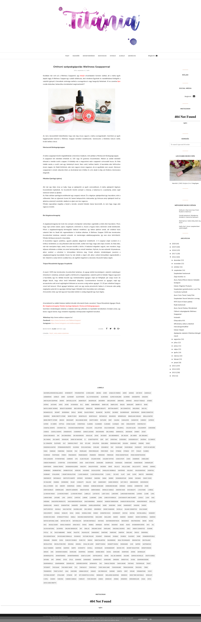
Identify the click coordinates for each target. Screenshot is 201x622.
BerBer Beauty (100, 408)
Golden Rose (95, 459)
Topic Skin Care (104, 567)
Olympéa (60, 528)
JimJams (138, 478)
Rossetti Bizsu (113, 544)
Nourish (115, 524)
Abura (98, 393)
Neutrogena (135, 521)
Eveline (96, 447)
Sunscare (107, 559)
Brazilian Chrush (134, 416)
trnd (146, 567)
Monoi (95, 513)
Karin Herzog (113, 482)
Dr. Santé (56, 439)
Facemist (138, 447)
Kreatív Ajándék (72, 490)
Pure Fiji (82, 540)
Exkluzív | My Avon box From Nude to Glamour (189, 211)
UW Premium (102, 571)
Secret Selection (133, 548)
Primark (47, 540)
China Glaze (70, 424)
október (176, 267)
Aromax (129, 400)
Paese (69, 532)
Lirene (85, 497)
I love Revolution (97, 474)
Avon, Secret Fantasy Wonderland (185, 308)
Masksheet (127, 505)
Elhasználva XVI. (179, 320)
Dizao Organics (49, 435)
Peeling (129, 532)
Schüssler (98, 548)
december (177, 260)
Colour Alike (131, 428)
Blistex (107, 412)
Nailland (107, 517)
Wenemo (124, 575)
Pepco (137, 532)
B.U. (81, 404)
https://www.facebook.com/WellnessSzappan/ (66, 320)
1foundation (79, 393)
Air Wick (139, 393)
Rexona (70, 544)
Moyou (125, 513)
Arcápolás (92, 400)
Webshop (100, 575)
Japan (131, 478)
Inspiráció (47, 478)
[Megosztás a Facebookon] (106, 328)
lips (63, 497)
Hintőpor (121, 470)
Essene (141, 443)
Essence (133, 443)
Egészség (123, 439)
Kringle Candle (108, 490)
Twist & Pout (58, 571)
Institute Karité (69, 478)
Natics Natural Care (51, 521)
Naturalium (77, 521)
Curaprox (77, 431)
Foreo (64, 455)
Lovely (140, 497)
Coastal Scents (49, 428)
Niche (151, 521)
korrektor (138, 486)
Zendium (108, 579)
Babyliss (105, 404)
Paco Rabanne (60, 532)
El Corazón (48, 443)
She (52, 552)
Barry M (139, 404)
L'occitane (142, 490)
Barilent (130, 404)
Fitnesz (126, 451)
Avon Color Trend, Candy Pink (184, 295)
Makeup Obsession (111, 501)
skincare (116, 552)
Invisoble (88, 478)
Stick (65, 559)
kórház (122, 486)
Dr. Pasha (47, 439)
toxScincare (116, 567)
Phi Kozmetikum (49, 536)
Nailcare (99, 517)
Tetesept (47, 567)
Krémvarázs (95, 490)
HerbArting (57, 470)
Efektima (114, 439)
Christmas (81, 424)
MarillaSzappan (94, 505)
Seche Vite (120, 548)
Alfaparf (70, 397)
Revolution (48, 544)
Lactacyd (96, 493)
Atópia (46, 404)
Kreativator (84, 490)
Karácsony (102, 482)
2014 (174, 369)
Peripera (144, 532)
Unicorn (74, 571)
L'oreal (150, 490)
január (176, 362)
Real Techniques (124, 540)
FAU (76, 451)
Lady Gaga (105, 493)
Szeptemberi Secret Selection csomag (187, 298)
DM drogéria (66, 435)
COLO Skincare (109, 428)
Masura (136, 505)
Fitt (132, 451)
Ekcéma (143, 439)
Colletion (98, 428)
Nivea (84, 524)
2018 (174, 250)
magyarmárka (90, 501)
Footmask (55, 455)
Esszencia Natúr (49, 447)
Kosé (146, 486)
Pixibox (123, 536)
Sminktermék (60, 555)
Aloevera (104, 397)
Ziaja (143, 579)
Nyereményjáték (138, 524)
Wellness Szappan (61, 333)
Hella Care (126, 466)
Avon (66, 404)
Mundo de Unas (49, 517)
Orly (128, 528)
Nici (45, 524)
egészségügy (133, 439)
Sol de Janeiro (116, 555)
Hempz (145, 466)
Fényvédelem (94, 451)
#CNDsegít (68, 393)
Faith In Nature (149, 447)
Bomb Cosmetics (147, 412)
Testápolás (140, 563)
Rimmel (78, 544)
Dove (96, 435)
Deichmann (100, 431)
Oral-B (86, 528)
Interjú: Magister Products (183, 286)
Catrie (46, 424)
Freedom (101, 455)
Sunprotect (97, 559)
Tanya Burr (121, 563)
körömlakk (60, 490)
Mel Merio (88, 509)
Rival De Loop (88, 544)
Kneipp (62, 486)
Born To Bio (72, 416)
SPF (52, 559)
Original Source (119, 528)
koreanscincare (111, 486)
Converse (151, 428)
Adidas (131, 393)
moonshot (116, 513)
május (176, 349)
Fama (45, 451)
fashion (69, 451)
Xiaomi (52, 579)
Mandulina (48, 505)
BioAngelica (48, 412)
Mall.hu (152, 501)
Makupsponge (142, 501)
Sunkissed (87, 559)
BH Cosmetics (125, 408)
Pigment (99, 536)
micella (119, 509)
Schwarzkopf (109, 548)
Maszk (144, 505)
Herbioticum (68, 470)
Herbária (47, 470)
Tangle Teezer (109, 563)
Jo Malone (47, 482)
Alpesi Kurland (115, 397)
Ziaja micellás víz (180, 277)
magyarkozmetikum (75, 501)
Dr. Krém (134, 435)
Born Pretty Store (58, 416)
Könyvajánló (48, 490)
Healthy (83, 466)
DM (58, 435)
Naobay (130, 517)
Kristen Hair (120, 490)
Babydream (95, 404)
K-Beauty (80, 482)
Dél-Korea (110, 431)
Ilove (134, 474)
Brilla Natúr (148, 416)
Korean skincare (97, 486)
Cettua (61, 424)
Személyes (70, 563)
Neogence (125, 521)
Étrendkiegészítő (64, 447)
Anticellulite (71, 400)
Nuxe (128, 524)
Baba (87, 404)
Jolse (73, 482)
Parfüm (121, 532)
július (176, 342)
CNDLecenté (130, 424)
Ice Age (116, 474)
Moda (78, 513)
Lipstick (77, 497)
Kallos (88, 482)
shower (90, 552)
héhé (110, 466)
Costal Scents (56, 431)
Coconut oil (61, 428)
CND (122, 424)
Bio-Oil (144, 408)
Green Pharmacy (50, 462)
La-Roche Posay (76, 493)
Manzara (83, 505)
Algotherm (80, 397)
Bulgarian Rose (81, 420)
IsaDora (97, 478)
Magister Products (58, 501)
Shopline (73, 552)
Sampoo (66, 548)
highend (86, 470)
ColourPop (142, 428)
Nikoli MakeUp (65, 524)
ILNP (128, 474)
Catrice (151, 420)
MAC (153, 497)
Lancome (115, 493)
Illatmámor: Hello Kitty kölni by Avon (190, 221)
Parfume (113, 532)
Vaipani (112, 571)
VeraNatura (141, 571)
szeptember (178, 270)
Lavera (139, 493)
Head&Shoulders (72, 466)
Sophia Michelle (137, 555)
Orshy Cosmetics (139, 528)
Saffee (138, 544)
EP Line (87, 443)
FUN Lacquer (48, 459)
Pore (138, 536)
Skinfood (125, 552)
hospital (151, 470)
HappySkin (47, 466)
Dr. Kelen (124, 435)
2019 (174, 247)
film (111, 451)
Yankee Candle (71, 579)
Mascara (112, 505)
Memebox (97, 509)
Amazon (145, 397)
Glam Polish (84, 459)
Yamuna (60, 579)
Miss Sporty (48, 513)
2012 (174, 376)
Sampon (58, 548)
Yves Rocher (91, 579)
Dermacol (119, 431)
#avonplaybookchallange (53, 393)
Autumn (53, 404)
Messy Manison (109, 509)
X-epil (46, 579)
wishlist (149, 575)
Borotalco (83, 416)
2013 (174, 372)
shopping (82, 552)
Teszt (51, 333)
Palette (76, 532)
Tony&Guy (83, 567)
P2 (51, 532)
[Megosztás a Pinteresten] (114, 328)
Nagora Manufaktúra (85, 517)
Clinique (116, 424)
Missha (57, 513)
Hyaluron (55, 474)
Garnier (70, 459)
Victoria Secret (49, 575)
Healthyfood (93, 466)
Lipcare (57, 497)
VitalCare (60, 575)
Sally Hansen (48, 548)
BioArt (57, 412)
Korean (86, 486)
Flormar (47, 455)
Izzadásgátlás (121, 478)
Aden (124, 393)
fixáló (139, 451)
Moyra (132, 513)
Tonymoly (92, 567)
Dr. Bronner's (114, 435)
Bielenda (136, 408)
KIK (56, 486)
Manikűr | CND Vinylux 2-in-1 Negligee (185, 183)
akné (63, 397)
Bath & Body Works (51, 408)
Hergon (78, 470)
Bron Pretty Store (50, 420)
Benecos (89, 408)
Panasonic (95, 532)
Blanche (99, 412)
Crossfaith (68, 431)
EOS (81, 443)
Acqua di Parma (114, 393)
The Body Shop (67, 567)
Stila (71, 559)
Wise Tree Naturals (137, 575)
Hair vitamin (89, 462)
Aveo (60, 404)
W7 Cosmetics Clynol (86, 575)
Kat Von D (124, 482)
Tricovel (139, 567)
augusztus (177, 339)
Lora (100, 497)
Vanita (119, 571)
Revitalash (146, 540)
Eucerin (76, 447)
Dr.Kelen (65, 439)
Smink (133, 552)
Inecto (141, 474)
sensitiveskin (146, 548)
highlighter (95, 470)
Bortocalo (93, 416)
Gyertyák (61, 462)
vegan (132, 571)
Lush (147, 497)
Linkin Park (48, 497)
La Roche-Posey (62, 493)
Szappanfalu (48, 563)
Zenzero (124, 579)
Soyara (46, 559)
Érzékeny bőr (115, 443)
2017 (174, 253)
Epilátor (96, 443)
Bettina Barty (113, 408)
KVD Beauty (131, 490)
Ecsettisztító (93, 439)
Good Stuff (120, 459)
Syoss (133, 559)
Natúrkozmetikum (112, 521)
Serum (46, 552)
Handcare (128, 462)
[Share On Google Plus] (118, 328)
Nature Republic (90, 521)
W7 (76, 575)
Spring (58, 559)
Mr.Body (152, 513)
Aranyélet (82, 400)
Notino (106, 524)
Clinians (107, 424)
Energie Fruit (73, 443)
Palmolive (85, 532)
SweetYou (124, 559)
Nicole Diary (53, 524)
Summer (78, 559)
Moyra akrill (141, 513)
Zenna (116, 579)
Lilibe (146, 493)
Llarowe (93, 497)
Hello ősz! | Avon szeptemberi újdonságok (189, 227)
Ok (151, 619)
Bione (80, 412)
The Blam (56, 567)
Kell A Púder (48, 486)
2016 (174, 257)
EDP (101, 439)
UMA (66, 571)
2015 (174, 366)
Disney (137, 431)
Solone (126, 555)
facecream (129, 447)
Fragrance (72, 455)
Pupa (61, 540)
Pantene (105, 532)
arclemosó (111, 400)
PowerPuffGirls (149, 536)
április (176, 352)
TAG (100, 563)
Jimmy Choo (147, 478)
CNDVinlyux (141, 424)
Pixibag (115, 536)
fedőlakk (83, 451)
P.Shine (149, 528)
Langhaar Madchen (127, 493)
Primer (54, 540)
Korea (79, 486)
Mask (119, 505)
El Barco (152, 439)
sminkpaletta (48, 555)
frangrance (83, 455)
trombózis (47, 571)
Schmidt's (81, 548)
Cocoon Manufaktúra (76, 428)
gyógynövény (72, 462)
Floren (146, 451)
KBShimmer (134, 482)
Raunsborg (111, 540)
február (176, 359)
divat (144, 431)
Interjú (80, 478)
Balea (122, 404)
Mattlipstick (48, 509)
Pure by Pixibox (71, 540)
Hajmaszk (118, 462)
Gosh (128, 459)
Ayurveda (74, 404)
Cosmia (46, 431)
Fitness (118, 451)
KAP (94, 482)
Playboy (131, 536)
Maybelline (78, 509)
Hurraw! (47, 474)
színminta (93, 563)
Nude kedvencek (179, 305)
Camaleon (125, 420)
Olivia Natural (49, 528)
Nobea (91, 524)
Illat (123, 474)
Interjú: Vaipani (179, 330)
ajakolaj (148, 393)
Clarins (90, 424)
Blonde (115, 412)
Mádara (46, 501)
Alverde (127, 397)
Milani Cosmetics (131, 509)
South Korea (150, 555)
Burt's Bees (94, 420)
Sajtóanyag (147, 544)
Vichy (150, 571)
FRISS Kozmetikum (122, 455)
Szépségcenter (82, 563)
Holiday (130, 470)
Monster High (105, 513)
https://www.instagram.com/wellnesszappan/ (66, 323)
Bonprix (47, 416)
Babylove (114, 404)
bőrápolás (122, 416)
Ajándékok (47, 397)
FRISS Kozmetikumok (138, 455)
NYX (148, 524)
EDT (107, 439)
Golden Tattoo (108, 459)
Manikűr (75, 505)
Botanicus (103, 416)
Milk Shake (143, 509)
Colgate (89, 428)
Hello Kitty (136, 466)
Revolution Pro (60, 544)
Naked (115, 517)
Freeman (110, 455)
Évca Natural (86, 447)
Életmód (57, 443)
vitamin (69, 575)
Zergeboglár (134, 579)
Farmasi (52, 451)
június (176, 346)
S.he (131, 544)
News (144, 521)
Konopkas (70, 486)
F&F (112, 447)
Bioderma (65, 412)
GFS (76, 459)
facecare (119, 447)
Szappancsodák (142, 559)
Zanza (101, 579)
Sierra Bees (100, 552)
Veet (126, 571)
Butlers (103, 420)
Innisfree (149, 474)
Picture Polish (88, 536)
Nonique (99, 524)
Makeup (99, 501)
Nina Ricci (76, 524)
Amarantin (136, 397)
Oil (153, 524)
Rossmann (124, 544)
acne (105, 393)
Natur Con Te (65, 521)
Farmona (61, 451)
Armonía (121, 400)
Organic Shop (96, 528)
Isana (104, 478)
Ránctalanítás (100, 540)
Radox (90, 540)
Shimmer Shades (61, 552)
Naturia (101, 521)
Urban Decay (83, 571)
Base (146, 404)
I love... (108, 474)
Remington (136, 540)
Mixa (71, 513)
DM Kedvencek (78, 435)
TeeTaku (131, 563)
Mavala (58, 509)
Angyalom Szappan (50, 400)
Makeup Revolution (128, 501)
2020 (174, 244)
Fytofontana (59, 459)
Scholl (90, 548)
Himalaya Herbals (109, 470)
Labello (87, 493)
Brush (62, 420)
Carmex (143, 420)
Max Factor (67, 509)
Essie (148, 443)
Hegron (103, 466)
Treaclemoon (128, 567)
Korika (130, 486)
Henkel (152, 466)
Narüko (152, 517)
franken (93, 455)
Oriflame (107, 528)
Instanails (177, 317)
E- (85, 439)
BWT (110, 420)
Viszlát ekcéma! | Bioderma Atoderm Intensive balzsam (188, 216)
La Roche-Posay (49, 493)
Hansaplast (149, 462)
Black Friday (89, 412)
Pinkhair (107, 536)
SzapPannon (59, 563)
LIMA (152, 493)
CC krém (54, 424)
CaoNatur (134, 420)
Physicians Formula (65, 536)
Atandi (149, 400)
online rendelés (71, 528)
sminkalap (141, 552)
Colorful (120, 428)
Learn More (143, 619)
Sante (74, 548)
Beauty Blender (66, 408)
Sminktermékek (73, 555)
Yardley (82, 579)
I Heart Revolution (68, 474)
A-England (90, 393)
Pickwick (77, 536)
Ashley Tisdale (139, 400)
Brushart (70, 420)
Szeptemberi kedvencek (182, 273)
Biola (73, 412)
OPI (81, 528)
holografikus (140, 470)
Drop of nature (76, 439)
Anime (62, 400)
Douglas (89, 435)
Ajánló (56, 397)
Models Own (86, 513)
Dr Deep (103, 435)
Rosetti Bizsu (100, 544)
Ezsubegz (104, 447)
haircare (100, 462)
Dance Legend (88, 431)
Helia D (117, 466)
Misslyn (64, 513)
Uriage (93, 571)
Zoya (149, 579)
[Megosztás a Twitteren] (110, 328)
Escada (125, 443)
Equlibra (104, 443)
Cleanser (98, 424)
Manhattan (65, 505)
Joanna (56, 482)
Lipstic (69, 497)
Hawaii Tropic (58, 466)
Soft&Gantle (97, 555)
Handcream (138, 462)
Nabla (73, 517)
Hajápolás (109, 462)
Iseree (111, 478)
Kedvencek (144, 482)
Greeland (145, 459)
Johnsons (64, 482)
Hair (81, 462)
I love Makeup (83, 474)
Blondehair (124, 412)
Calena (116, 420)
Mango (56, 505)
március (176, 356)
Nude (122, 524)
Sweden (116, 559)
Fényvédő (104, 451)
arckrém (102, 400)
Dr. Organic (143, 435)
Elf (64, 443)
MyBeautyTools (62, 517)
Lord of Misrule (110, 497)
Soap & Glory (86, 555)
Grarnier (136, 459)
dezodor (129, 431)
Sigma (109, 552)
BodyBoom (135, 412)
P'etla (46, 532)
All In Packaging (93, 397)
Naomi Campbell (141, 517)
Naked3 (122, 517)
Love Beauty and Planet (127, 497)
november (177, 263)
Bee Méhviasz (79, 408)
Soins (106, 555)
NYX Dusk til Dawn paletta (183, 302)
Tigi (76, 567)
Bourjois (112, 416)
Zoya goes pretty (50, 583)
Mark (105, 505)
